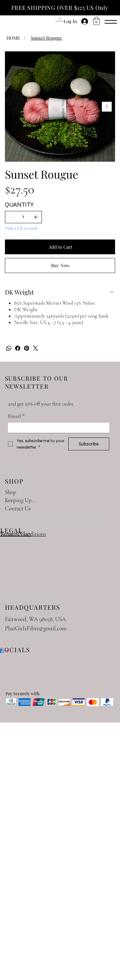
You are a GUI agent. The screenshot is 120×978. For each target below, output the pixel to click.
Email (16, 416)
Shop (10, 492)
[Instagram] (6, 651)
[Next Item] (107, 107)
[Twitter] (35, 348)
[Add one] (36, 217)
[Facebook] (18, 348)
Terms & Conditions (23, 533)
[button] (96, 21)
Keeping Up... (20, 500)
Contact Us (17, 508)
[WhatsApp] (9, 348)
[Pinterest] (26, 348)
